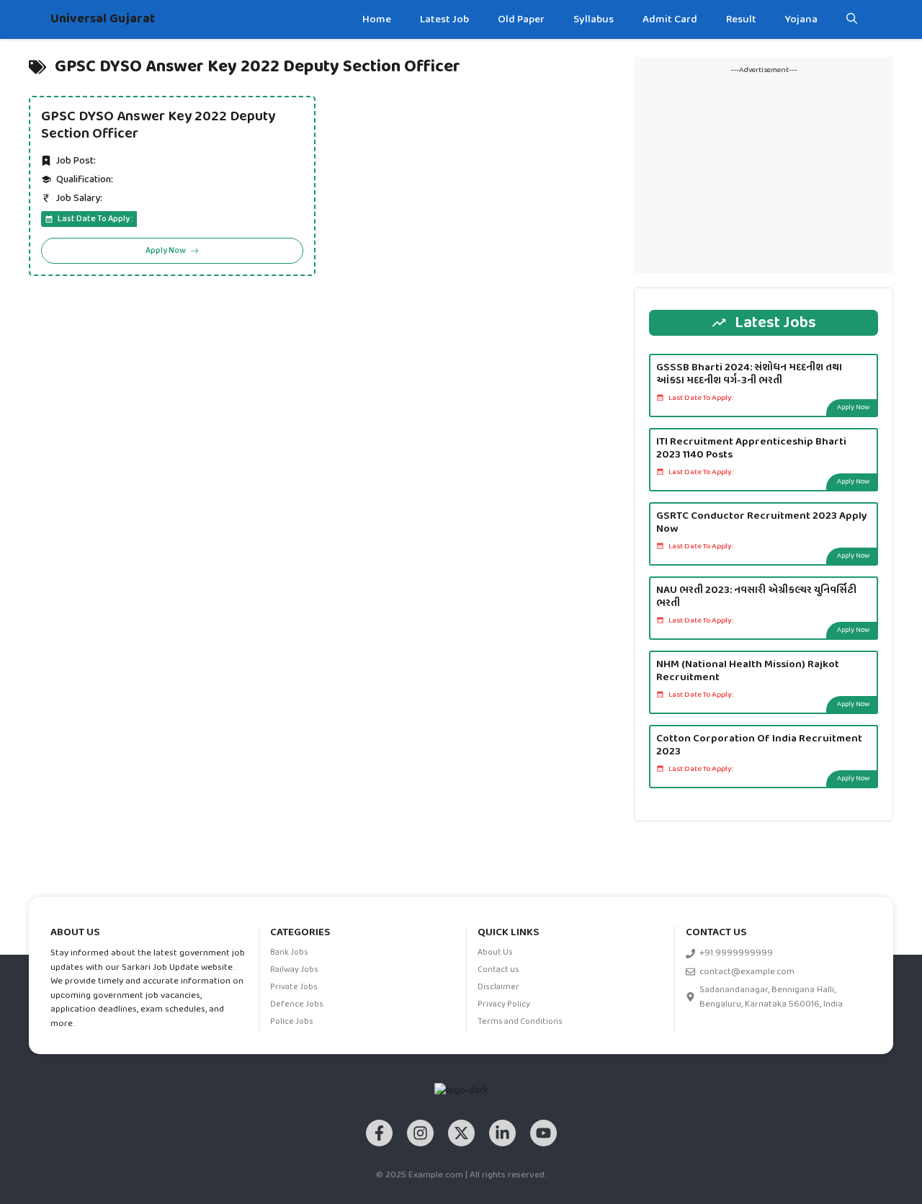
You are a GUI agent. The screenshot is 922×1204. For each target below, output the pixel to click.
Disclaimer (498, 987)
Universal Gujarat (102, 19)
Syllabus (593, 19)
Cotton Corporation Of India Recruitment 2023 (759, 745)
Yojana (801, 19)
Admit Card (670, 19)
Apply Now (853, 407)
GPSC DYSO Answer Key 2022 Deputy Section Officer (158, 125)
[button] (852, 19)
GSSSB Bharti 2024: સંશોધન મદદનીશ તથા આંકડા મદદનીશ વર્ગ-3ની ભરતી (749, 374)
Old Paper (521, 19)
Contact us (498, 969)
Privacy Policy (504, 1004)
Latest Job (444, 19)
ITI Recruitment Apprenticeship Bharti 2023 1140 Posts (751, 448)
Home (376, 19)
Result (741, 19)
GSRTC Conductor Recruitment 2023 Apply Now (761, 522)
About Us (495, 952)
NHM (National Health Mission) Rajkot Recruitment (747, 671)
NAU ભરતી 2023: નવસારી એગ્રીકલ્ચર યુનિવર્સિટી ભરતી (756, 596)
